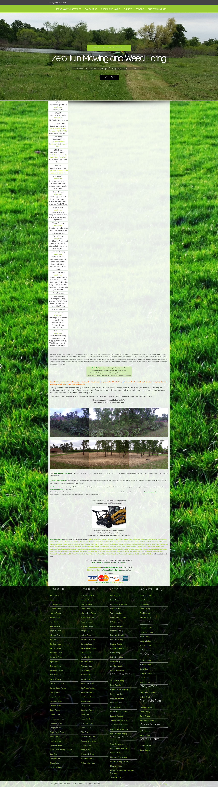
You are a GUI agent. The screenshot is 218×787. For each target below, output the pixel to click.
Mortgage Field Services (119, 757)
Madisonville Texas (55, 549)
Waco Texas (85, 750)
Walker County (145, 697)
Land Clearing (115, 707)
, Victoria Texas (106, 554)
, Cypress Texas (98, 544)
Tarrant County (145, 735)
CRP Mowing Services (118, 604)
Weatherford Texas (87, 759)
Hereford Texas (55, 741)
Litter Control (115, 753)
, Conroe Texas (66, 544)
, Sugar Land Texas (138, 551)
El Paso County (145, 604)
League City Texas (87, 595)
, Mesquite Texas (85, 549)
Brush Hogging (115, 595)
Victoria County (145, 650)
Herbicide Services (117, 698)
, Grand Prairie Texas (161, 544)
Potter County (145, 712)
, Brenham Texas (122, 542)
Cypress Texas (55, 706)
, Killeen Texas (98, 547)
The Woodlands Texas (89, 736)
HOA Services (115, 622)
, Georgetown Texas (149, 544)
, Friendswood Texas (127, 544)
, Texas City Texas (157, 551)
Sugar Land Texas (87, 710)
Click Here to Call (93, 570)
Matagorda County (146, 641)
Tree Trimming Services (119, 725)
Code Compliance (116, 744)
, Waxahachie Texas (123, 554)
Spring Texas (85, 706)
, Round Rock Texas (88, 551)
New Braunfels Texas (88, 648)
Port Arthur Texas (66, 551)
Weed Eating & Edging (118, 734)
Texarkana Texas (87, 723)
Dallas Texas (100, 539)
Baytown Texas (55, 648)
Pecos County (145, 609)
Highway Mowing (116, 626)
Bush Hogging (115, 600)
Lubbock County (146, 707)
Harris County (145, 637)
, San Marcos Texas (110, 551)
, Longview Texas (141, 547)
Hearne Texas (55, 736)
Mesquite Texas (86, 631)
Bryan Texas (54, 662)
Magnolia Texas (86, 622)
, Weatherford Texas (135, 554)
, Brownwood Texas (132, 542)
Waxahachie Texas (87, 754)
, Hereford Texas (62, 547)
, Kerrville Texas (89, 547)
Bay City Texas (75, 542)
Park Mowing (115, 653)
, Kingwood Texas (108, 547)
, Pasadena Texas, (157, 549)
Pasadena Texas (87, 662)
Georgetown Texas (56, 728)
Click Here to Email (93, 567)
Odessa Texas (86, 653)
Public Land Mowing (117, 657)
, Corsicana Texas (89, 544)
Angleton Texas (55, 631)
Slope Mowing (115, 609)
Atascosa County (146, 746)
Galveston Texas (56, 723)
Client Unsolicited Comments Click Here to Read (58, 144)
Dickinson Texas (56, 714)
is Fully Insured (108, 582)
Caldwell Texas (55, 679)
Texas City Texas (87, 719)
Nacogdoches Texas (88, 640)
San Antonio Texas (138, 539)
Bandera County (146, 660)
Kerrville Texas (55, 759)
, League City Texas (130, 547)
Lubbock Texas (86, 604)
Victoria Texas (86, 745)
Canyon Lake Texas (57, 684)
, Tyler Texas (72, 554)
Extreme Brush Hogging (119, 690)
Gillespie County (146, 673)
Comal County (145, 669)
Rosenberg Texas (87, 679)
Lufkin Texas (85, 609)
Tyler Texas (85, 732)
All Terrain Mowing (117, 670)
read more (58, 107)
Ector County (144, 600)
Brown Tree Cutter (117, 685)
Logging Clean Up (116, 716)
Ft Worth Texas (118, 539)
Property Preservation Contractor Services (122, 771)
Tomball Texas (86, 728)
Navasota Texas (86, 644)
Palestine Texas (86, 657)
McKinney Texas (87, 626)
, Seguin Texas (120, 551)
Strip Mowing (115, 662)
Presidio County (146, 613)
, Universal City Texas (95, 554)
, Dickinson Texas (116, 544)
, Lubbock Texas (150, 547)
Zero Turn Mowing (116, 666)
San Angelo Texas (87, 688)
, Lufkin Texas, (159, 547)
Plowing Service (116, 766)
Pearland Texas (86, 666)
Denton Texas (55, 710)
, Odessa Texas (138, 549)
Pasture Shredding (117, 648)
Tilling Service (115, 777)
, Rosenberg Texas (77, 551)
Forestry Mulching (116, 694)
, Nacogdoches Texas (105, 549)
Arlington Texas (58, 542)
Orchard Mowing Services (119, 762)
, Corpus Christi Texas (77, 544)
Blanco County (145, 665)
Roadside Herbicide (117, 635)
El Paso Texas (109, 539)
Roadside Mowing (116, 640)
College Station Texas (58, 688)
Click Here (58, 118)
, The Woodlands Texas (82, 554)
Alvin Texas (147, 539)
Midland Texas (86, 635)
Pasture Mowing (116, 644)
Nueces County (145, 645)
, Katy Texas (81, 547)
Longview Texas (86, 600)
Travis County (145, 682)
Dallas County (145, 731)
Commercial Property (118, 617)
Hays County (144, 678)
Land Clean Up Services (119, 712)
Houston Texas (128, 539)
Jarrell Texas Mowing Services (61, 750)
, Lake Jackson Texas (119, 547)
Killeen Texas (55, 763)
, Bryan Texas (113, 542)
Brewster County (146, 595)
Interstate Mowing (116, 631)
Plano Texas (85, 670)
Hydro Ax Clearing (116, 703)
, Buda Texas (141, 542)
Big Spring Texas (56, 657)
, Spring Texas (128, 551)
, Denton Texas (107, 544)
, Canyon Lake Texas (161, 542)
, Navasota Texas (116, 549)
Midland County (145, 617)
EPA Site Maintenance (118, 748)
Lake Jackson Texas (88, 613)
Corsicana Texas (56, 701)
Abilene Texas (55, 617)
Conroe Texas (55, 692)
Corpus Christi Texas (57, 697)
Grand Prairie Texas (57, 732)
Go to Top (163, 784)
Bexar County (145, 750)
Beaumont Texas (94, 542)
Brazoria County (146, 628)
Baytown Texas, (84, 542)
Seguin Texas (86, 701)
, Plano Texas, (57, 551)
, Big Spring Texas (104, 542)
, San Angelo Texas (99, 551)
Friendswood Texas (57, 719)
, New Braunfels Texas (127, 549)
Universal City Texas (88, 741)
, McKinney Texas (75, 549)
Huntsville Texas (56, 745)
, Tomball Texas (63, 554)
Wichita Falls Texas (147, 554)
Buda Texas (54, 675)
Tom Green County (147, 721)
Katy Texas (54, 754)
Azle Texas (67, 542)
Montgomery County (147, 693)
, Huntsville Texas (72, 547)
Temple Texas (86, 714)
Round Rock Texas (87, 684)
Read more (110, 77)
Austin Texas (93, 539)
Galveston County (146, 632)
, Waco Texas (114, 554)
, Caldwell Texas (150, 542)
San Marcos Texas (87, 697)
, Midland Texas (94, 549)
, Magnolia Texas (65, 549)
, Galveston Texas (138, 544)
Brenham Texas (55, 666)
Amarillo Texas (156, 539)
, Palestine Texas (147, 549)
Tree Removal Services (118, 720)
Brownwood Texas (56, 670)
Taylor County (145, 716)
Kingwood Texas (56, 767)
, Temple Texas (148, 551)
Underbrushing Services (119, 729)
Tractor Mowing (115, 613)
